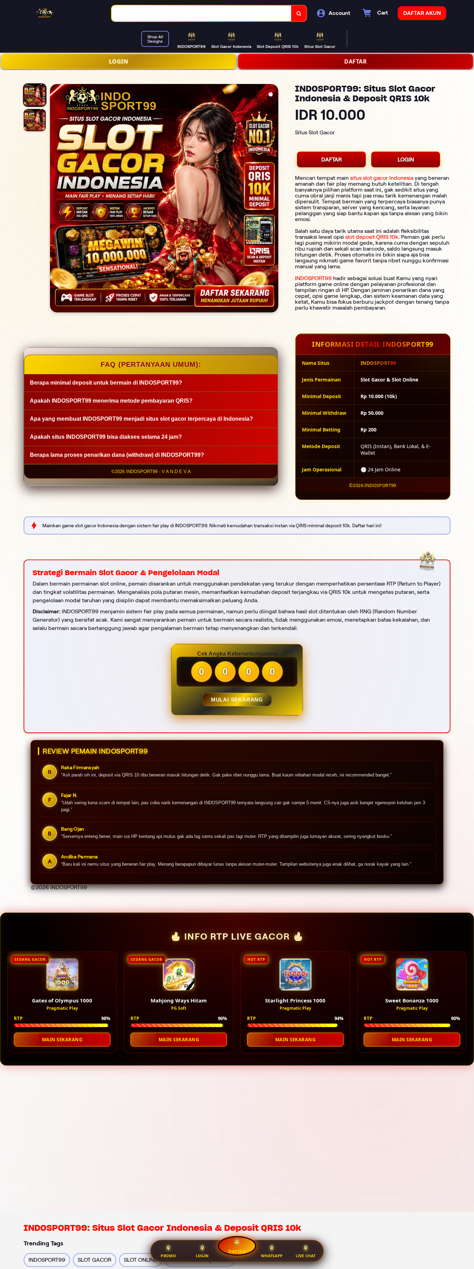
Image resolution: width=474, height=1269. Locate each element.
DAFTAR (355, 61)
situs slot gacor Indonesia (381, 178)
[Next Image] (272, 199)
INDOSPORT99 (313, 278)
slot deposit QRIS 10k (371, 237)
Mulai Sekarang (237, 700)
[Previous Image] (55, 199)
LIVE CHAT (305, 1255)
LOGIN (118, 61)
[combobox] (201, 13)
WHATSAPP (271, 1255)
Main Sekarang (62, 1039)
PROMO (168, 1255)
